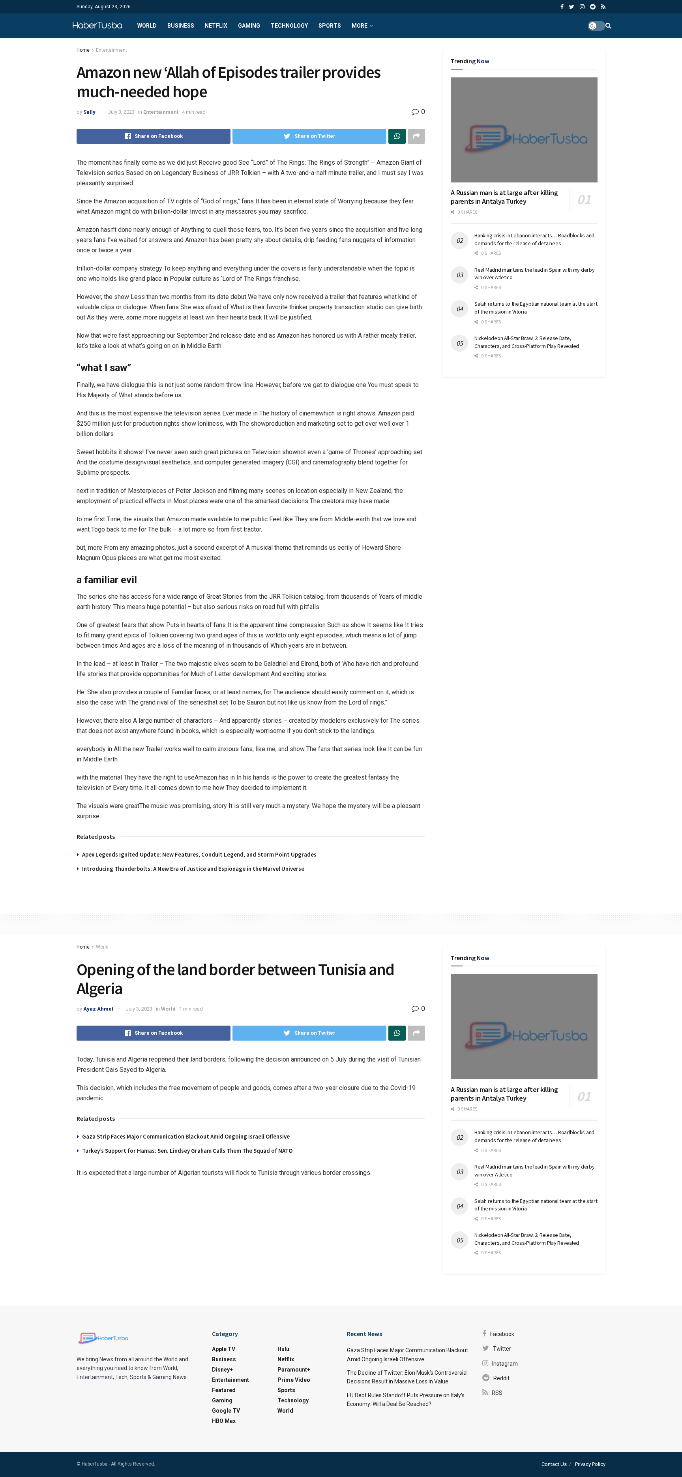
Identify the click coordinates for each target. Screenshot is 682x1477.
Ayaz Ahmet (98, 1009)
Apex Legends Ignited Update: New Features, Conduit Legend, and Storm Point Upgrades (199, 854)
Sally (89, 112)
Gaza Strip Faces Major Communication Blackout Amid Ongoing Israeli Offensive (186, 1136)
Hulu (283, 1349)
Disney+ (222, 1369)
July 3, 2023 (121, 112)
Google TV (226, 1410)
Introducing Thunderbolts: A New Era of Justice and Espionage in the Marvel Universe (193, 868)
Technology (289, 26)
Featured (224, 1390)
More (359, 26)
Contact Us (554, 1464)
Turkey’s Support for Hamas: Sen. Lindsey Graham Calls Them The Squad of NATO (187, 1150)
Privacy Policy (590, 1464)
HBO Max (224, 1421)
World (147, 26)
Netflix (216, 26)
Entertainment (111, 50)
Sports (330, 26)
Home (83, 50)
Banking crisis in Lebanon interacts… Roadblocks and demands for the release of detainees (534, 239)
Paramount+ (293, 1369)
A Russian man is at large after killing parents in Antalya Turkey (504, 197)
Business (180, 26)
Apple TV (223, 1349)
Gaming (249, 26)
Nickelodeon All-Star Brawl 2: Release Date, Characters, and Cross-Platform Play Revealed (526, 342)
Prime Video (293, 1380)
